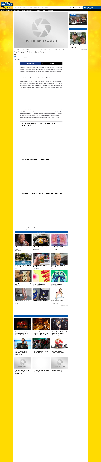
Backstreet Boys (51, 10)
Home (15, 7)
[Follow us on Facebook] (76, 7)
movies (35, 227)
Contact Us (47, 7)
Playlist (41, 7)
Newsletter (29, 7)
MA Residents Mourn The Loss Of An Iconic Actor (58, 371)
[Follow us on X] (79, 7)
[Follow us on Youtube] (82, 7)
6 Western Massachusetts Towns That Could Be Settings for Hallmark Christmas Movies (41, 333)
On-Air (19, 7)
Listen (24, 7)
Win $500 (44, 10)
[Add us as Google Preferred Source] (73, 7)
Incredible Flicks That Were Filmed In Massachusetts (58, 351)
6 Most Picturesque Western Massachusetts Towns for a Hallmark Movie (22, 372)
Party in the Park (9, 10)
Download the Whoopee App (27, 10)
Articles (26, 229)
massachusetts (31, 227)
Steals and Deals (17, 10)
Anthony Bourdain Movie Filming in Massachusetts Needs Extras (21, 352)
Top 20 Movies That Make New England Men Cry (41, 351)
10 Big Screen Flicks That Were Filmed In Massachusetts (41, 371)
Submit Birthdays (38, 10)
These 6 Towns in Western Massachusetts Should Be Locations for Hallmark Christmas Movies (21, 333)
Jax (15, 56)
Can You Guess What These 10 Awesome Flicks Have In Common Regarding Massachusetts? (59, 333)
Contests (36, 7)
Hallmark (26, 227)
